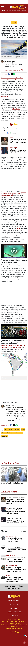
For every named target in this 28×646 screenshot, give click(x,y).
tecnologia (4, 96)
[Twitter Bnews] (13, 632)
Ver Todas (23, 531)
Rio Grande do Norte (11, 10)
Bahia (5, 429)
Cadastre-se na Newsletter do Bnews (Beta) (14, 587)
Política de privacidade (14, 612)
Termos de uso (14, 615)
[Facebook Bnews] (10, 632)
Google (18, 228)
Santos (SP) (9, 195)
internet (3, 433)
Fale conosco (14, 604)
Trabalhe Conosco (13, 601)
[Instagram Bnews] (15, 632)
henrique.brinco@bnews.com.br (12, 63)
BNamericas (17, 347)
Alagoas (18, 10)
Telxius (20, 433)
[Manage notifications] (24, 642)
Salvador (11, 429)
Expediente (13, 608)
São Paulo (23, 10)
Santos (23, 429)
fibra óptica (16, 109)
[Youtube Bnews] (18, 632)
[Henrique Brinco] (3, 61)
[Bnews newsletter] (14, 70)
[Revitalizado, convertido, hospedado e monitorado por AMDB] (25, 636)
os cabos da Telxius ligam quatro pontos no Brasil (13, 193)
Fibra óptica (4, 436)
